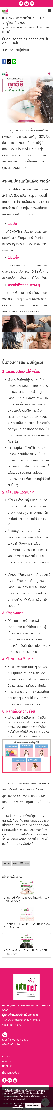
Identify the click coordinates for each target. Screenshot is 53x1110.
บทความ (6, 1061)
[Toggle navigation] (49, 11)
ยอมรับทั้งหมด (33, 1105)
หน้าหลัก (6, 1057)
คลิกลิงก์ (26, 844)
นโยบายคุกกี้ (20, 1099)
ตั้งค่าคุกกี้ (18, 1105)
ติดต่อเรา (7, 1066)
